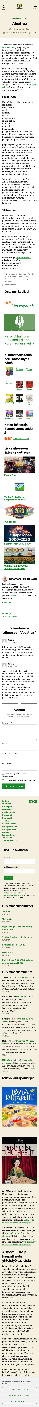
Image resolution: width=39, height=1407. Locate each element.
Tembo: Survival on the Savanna (17, 937)
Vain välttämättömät (19, 1395)
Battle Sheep (9, 403)
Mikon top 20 (8, 832)
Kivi (19, 403)
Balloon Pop (29, 418)
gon (6, 1233)
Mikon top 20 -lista (20, 595)
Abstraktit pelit (10, 285)
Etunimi (7, 857)
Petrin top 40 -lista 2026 (13, 945)
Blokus (9, 375)
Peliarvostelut (19, 18)
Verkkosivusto (7, 763)
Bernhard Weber (23, 257)
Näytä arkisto (8, 603)
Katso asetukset (19, 1401)
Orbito (19, 389)
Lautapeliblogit (9, 829)
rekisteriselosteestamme (13, 895)
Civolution (23, 977)
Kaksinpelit (23, 274)
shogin (23, 1233)
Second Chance (29, 404)
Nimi (4, 743)
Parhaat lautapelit (6, 802)
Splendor (19, 418)
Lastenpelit (7, 806)
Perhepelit (7, 809)
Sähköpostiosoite (9, 754)
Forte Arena (7, 952)
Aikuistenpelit (8, 812)
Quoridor (19, 370)
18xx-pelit (6, 919)
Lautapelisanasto (10, 826)
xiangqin (6, 1236)
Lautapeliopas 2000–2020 (8, 836)
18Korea (6, 911)
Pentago (9, 383)
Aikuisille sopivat (11, 274)
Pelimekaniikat (8, 824)
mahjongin (14, 1233)
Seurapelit (7, 818)
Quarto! (29, 370)
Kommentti (7, 723)
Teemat (5, 821)
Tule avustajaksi (9, 840)
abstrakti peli (8, 47)
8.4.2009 (16, 33)
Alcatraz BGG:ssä (21, 439)
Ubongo (30, 389)
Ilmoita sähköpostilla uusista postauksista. (20, 780)
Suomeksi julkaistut (12, 279)
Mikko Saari (25, 29)
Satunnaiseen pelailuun (20, 276)
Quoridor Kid (9, 418)
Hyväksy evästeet (19, 1390)
